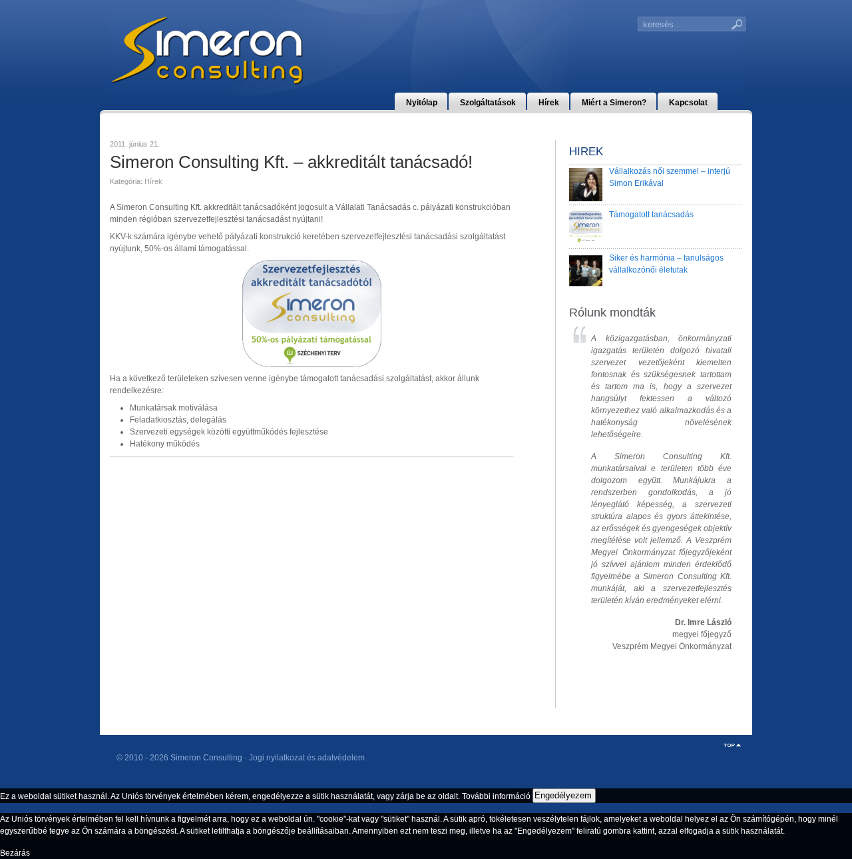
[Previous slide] (590, 505)
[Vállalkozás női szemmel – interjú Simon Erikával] (585, 184)
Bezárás (15, 853)
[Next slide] (714, 505)
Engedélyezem (563, 795)
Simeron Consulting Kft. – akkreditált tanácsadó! (291, 162)
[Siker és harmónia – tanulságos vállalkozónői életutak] (585, 271)
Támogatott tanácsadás (651, 214)
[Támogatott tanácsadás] (585, 228)
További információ (496, 795)
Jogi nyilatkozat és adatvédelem (307, 757)
